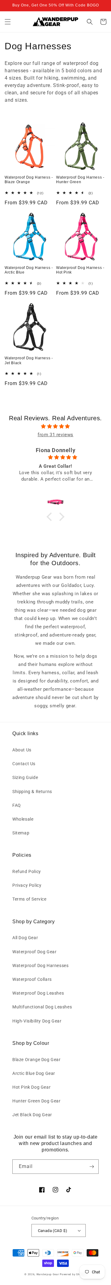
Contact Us (23, 763)
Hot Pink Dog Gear (31, 1087)
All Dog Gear (25, 937)
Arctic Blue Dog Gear (33, 1073)
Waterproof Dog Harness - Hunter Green (80, 179)
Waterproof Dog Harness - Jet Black (29, 360)
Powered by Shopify (73, 1274)
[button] (7, 21)
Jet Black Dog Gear (32, 1114)
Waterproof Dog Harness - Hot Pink (80, 270)
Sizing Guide (25, 777)
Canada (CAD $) (53, 1230)
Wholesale (22, 819)
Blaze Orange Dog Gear (36, 1059)
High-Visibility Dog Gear (36, 1021)
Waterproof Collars (32, 979)
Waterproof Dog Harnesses (40, 965)
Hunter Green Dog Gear (36, 1100)
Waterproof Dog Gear (34, 951)
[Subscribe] (91, 1166)
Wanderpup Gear (47, 1274)
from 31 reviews (55, 434)
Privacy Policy (26, 885)
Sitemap (20, 832)
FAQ (16, 805)
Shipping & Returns (32, 791)
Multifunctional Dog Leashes (42, 1006)
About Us (21, 749)
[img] (55, 426)
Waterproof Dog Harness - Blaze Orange (29, 179)
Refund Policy (26, 871)
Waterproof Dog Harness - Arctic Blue (29, 270)
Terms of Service (29, 899)
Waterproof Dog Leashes (38, 993)
